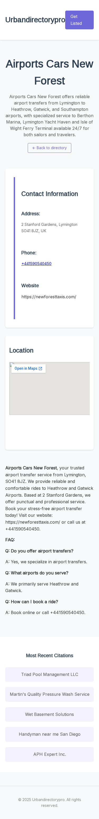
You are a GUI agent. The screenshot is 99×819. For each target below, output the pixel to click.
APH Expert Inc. (49, 754)
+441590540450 (36, 263)
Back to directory (49, 147)
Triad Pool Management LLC (49, 674)
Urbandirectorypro (35, 20)
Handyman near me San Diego (50, 734)
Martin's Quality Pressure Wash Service (49, 694)
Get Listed (76, 20)
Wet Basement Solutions (49, 714)
